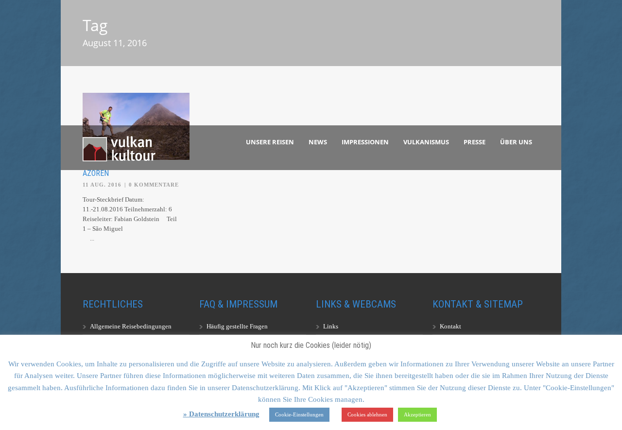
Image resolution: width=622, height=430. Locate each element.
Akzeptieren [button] (417, 414)
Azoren (96, 173)
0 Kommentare (154, 185)
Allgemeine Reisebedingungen (131, 326)
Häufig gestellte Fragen (237, 326)
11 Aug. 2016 (102, 185)
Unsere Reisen (270, 142)
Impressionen (365, 142)
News (318, 142)
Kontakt (450, 326)
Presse (474, 142)
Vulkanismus (426, 142)
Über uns (516, 142)
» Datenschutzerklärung (221, 414)
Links (330, 326)
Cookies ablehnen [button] (367, 414)
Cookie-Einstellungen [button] (299, 414)
